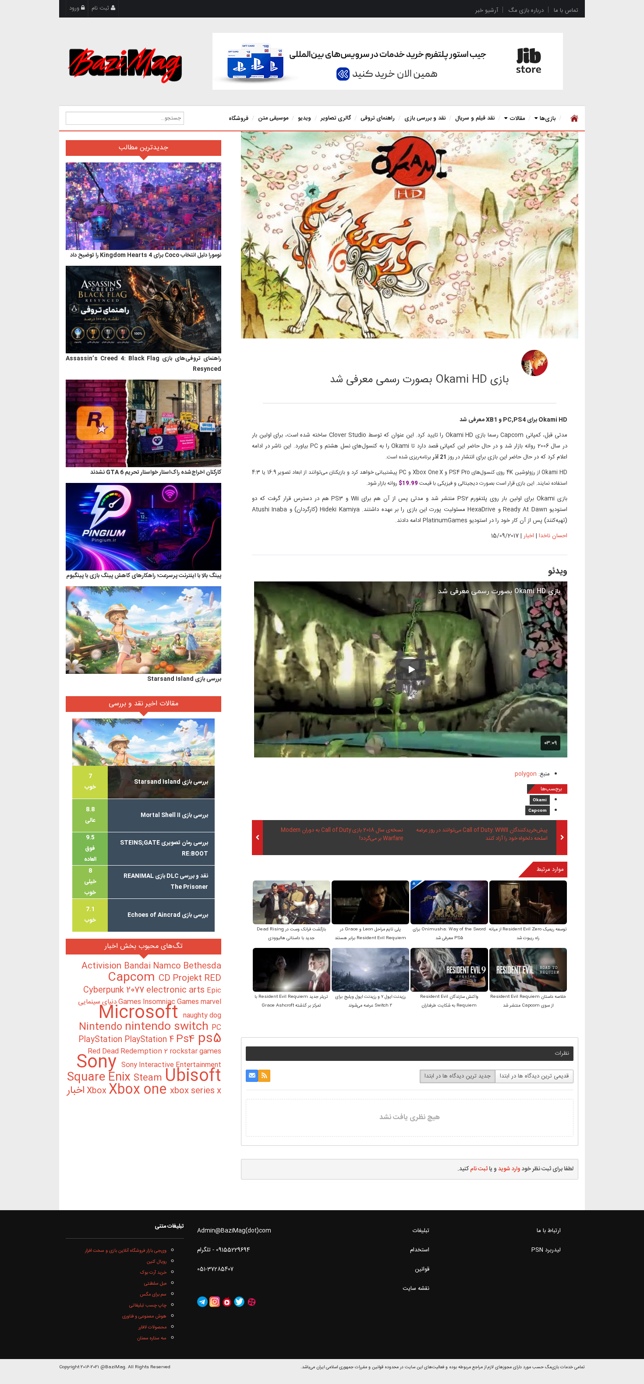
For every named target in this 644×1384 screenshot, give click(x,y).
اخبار (529, 536)
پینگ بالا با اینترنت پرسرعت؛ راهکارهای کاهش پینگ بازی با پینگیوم (143, 576)
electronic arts (176, 990)
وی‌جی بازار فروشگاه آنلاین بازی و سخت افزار (125, 1250)
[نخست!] (573, 118)
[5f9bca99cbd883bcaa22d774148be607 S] (370, 903)
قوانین (422, 1269)
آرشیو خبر (486, 10)
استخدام (419, 1250)
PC (216, 1028)
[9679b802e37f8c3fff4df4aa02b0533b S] (528, 903)
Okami (540, 800)
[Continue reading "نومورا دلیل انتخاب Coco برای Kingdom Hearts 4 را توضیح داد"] (143, 206)
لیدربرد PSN (546, 1250)
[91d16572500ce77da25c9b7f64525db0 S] (370, 971)
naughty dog (202, 1015)
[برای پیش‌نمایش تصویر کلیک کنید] (409, 235)
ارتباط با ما (549, 1231)
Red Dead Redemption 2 (129, 1051)
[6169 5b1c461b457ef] (534, 363)
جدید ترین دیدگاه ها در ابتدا (458, 1076)
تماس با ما (566, 10)
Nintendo (102, 1027)
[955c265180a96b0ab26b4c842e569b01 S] (291, 903)
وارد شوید (509, 1169)
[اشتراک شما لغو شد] (264, 1076)
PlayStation (101, 1039)
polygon (526, 774)
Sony (98, 1063)
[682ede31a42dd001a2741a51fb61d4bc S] (449, 971)
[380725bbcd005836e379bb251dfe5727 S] (449, 903)
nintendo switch (168, 1027)
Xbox (98, 1091)
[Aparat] (251, 1302)
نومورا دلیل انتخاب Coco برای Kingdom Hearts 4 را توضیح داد (145, 255)
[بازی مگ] (125, 64)
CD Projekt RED (190, 979)
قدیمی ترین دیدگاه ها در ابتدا (534, 1076)
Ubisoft (193, 1076)
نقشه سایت (416, 1288)
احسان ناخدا (473, 360)
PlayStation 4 (150, 1039)
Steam (149, 1078)
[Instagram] (214, 1302)
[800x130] (387, 61)
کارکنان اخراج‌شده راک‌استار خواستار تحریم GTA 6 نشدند (155, 472)
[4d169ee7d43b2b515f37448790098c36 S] (528, 971)
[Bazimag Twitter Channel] (239, 1302)
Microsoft (140, 1013)
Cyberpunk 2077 (114, 990)
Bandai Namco (153, 966)
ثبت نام (101, 8)
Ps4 (187, 1039)
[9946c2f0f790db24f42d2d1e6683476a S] (291, 971)
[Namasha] (227, 1302)
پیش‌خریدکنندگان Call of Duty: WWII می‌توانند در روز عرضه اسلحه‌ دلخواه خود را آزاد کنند (482, 834)
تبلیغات (421, 1231)
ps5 (209, 1038)
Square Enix (100, 1077)
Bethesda (202, 966)
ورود (75, 8)
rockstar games (195, 1051)
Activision (102, 966)
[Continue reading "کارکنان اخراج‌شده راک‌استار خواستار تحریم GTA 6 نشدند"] (143, 423)
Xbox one (139, 1090)
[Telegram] (202, 1302)
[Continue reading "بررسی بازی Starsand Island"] (143, 630)
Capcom (537, 810)
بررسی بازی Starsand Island (184, 679)
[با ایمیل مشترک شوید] (252, 1076)
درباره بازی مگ (526, 10)
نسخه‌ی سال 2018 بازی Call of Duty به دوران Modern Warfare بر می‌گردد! (342, 834)
